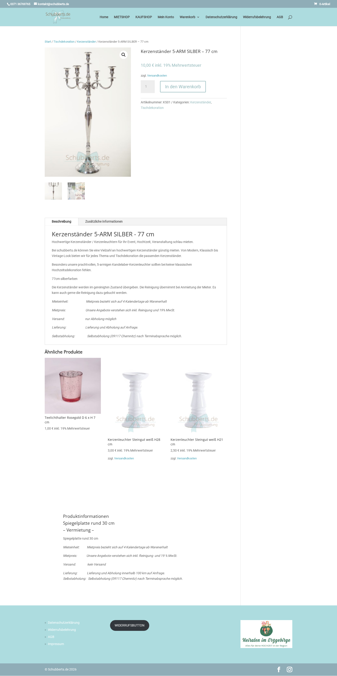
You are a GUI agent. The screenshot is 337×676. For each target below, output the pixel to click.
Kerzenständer (86, 41)
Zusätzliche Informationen (104, 221)
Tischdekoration (64, 41)
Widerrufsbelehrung (257, 17)
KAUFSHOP (143, 17)
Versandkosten (157, 75)
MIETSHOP (122, 17)
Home (104, 17)
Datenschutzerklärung (221, 17)
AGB (280, 17)
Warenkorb (187, 17)
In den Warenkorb (183, 86)
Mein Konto (166, 17)
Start (48, 41)
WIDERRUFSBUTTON (129, 625)
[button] (123, 55)
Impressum (56, 644)
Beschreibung (61, 221)
